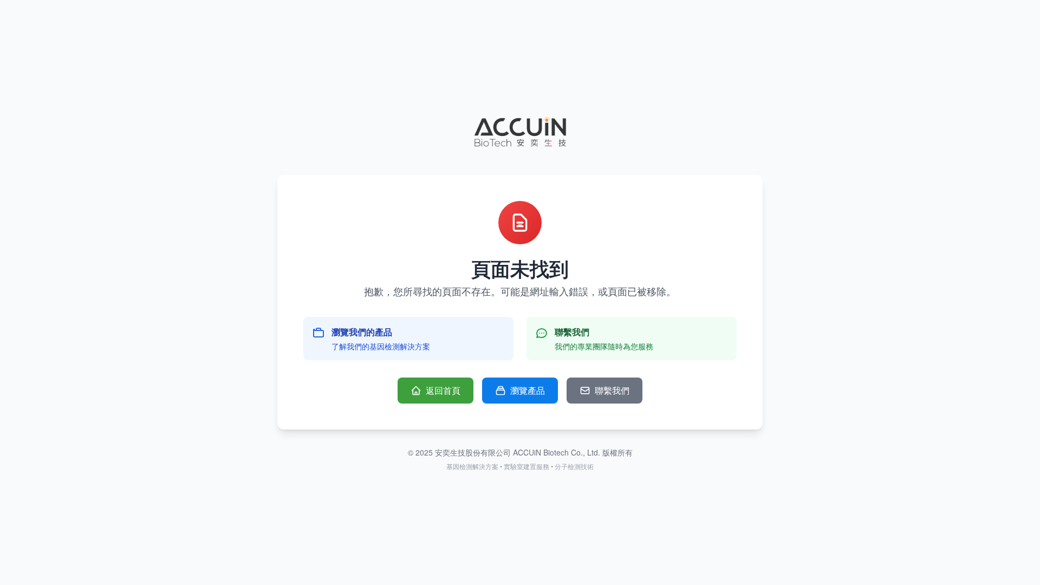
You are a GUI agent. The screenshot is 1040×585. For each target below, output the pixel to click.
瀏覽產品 (527, 390)
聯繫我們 (612, 390)
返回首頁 (443, 390)
